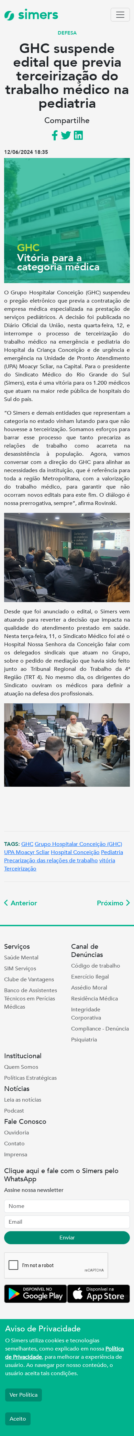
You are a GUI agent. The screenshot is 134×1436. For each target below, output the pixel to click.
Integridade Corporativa (86, 1014)
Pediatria (112, 852)
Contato (14, 1143)
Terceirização (20, 869)
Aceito (18, 1419)
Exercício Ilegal (90, 977)
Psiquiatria (84, 1039)
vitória (107, 860)
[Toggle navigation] (120, 15)
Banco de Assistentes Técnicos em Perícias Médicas (30, 999)
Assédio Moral (89, 988)
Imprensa (15, 1154)
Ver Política (23, 1395)
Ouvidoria (16, 1132)
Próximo (111, 903)
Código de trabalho (95, 966)
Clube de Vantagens (29, 979)
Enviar (67, 1237)
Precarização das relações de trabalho (51, 860)
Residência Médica (94, 998)
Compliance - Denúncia (100, 1029)
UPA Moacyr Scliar (26, 852)
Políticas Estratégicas (30, 1078)
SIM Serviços (20, 968)
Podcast (14, 1111)
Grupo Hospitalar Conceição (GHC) (78, 844)
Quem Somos (21, 1067)
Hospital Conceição (75, 852)
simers (36, 14)
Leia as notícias (22, 1100)
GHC (27, 844)
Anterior (23, 903)
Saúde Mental (21, 957)
